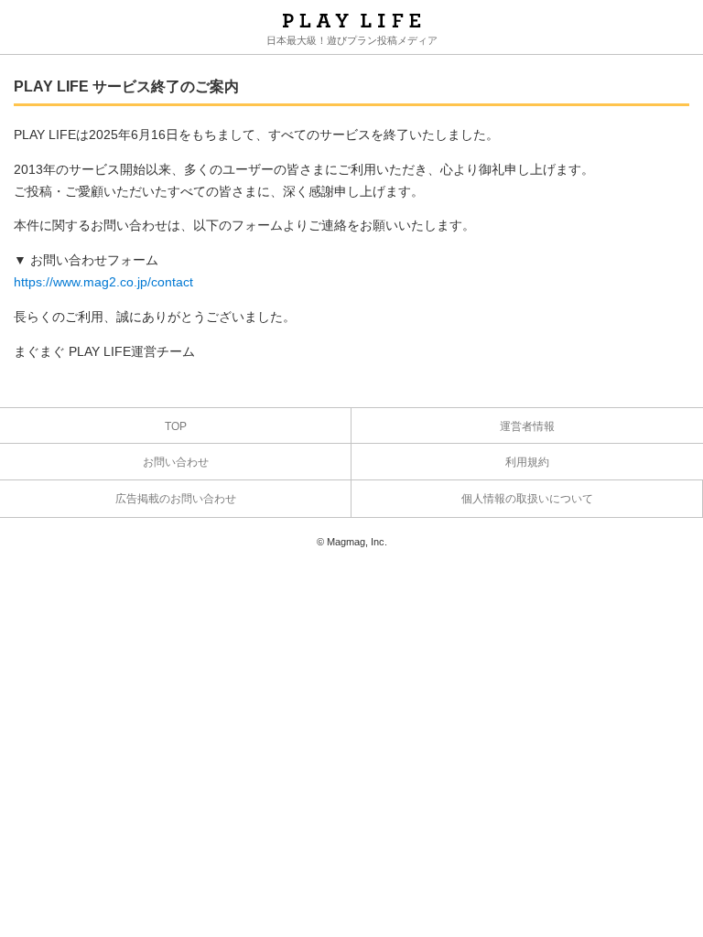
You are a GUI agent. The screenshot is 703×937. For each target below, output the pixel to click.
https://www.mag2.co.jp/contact (103, 282)
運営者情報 (527, 426)
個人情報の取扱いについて (527, 498)
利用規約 (527, 462)
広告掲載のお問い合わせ (175, 498)
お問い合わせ (176, 462)
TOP (176, 426)
